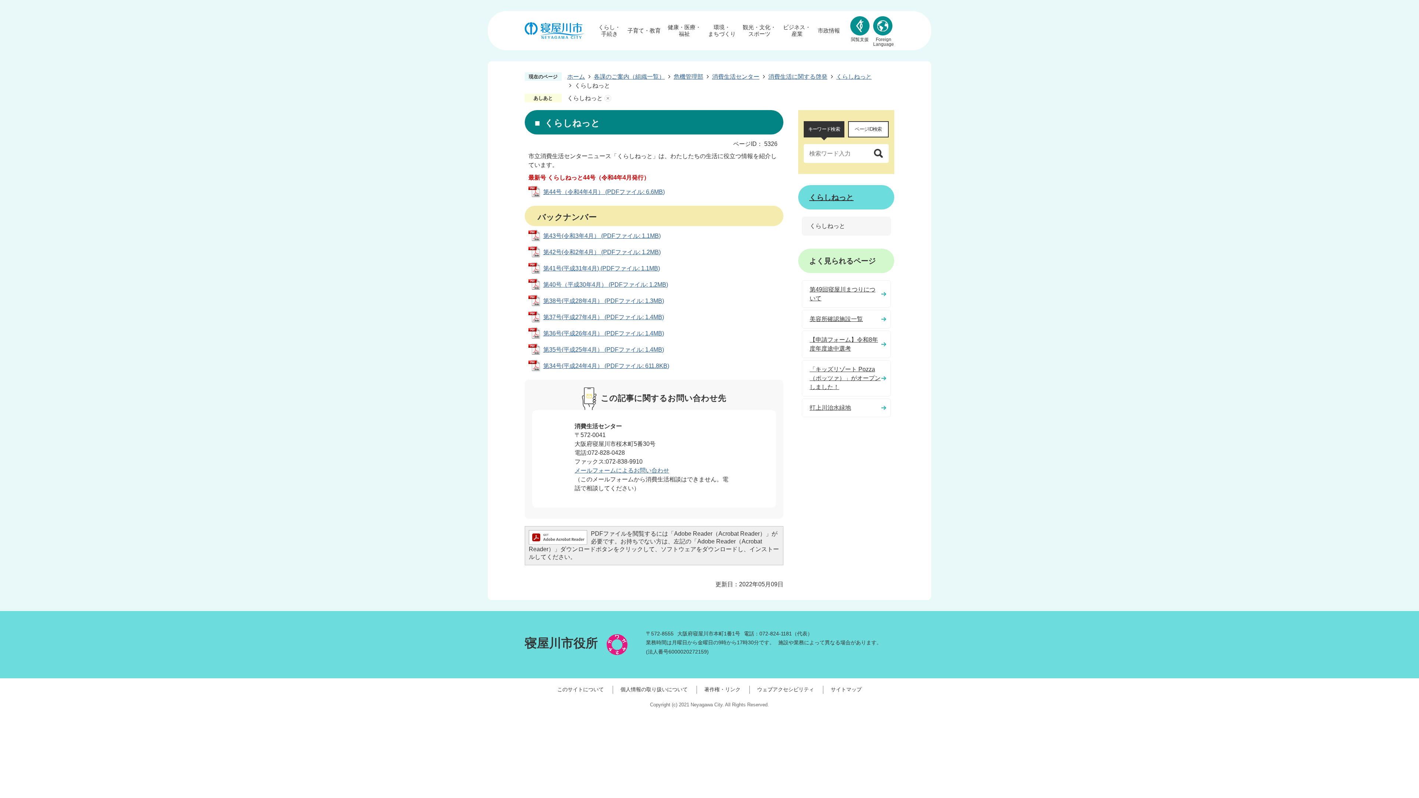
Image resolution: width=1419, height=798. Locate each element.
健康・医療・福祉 (684, 30)
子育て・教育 (644, 30)
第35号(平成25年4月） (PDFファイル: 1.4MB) (603, 350)
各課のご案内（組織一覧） (629, 77)
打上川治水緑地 (830, 408)
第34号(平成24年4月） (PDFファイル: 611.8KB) (606, 366)
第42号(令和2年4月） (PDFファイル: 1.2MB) (602, 252)
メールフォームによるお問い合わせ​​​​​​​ (622, 470)
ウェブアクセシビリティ (785, 689)
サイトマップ (846, 689)
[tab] (824, 129)
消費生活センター (735, 77)
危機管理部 (688, 77)
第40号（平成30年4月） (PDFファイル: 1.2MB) (605, 285)
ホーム (576, 77)
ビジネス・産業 (797, 30)
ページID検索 (868, 129)
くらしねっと (854, 77)
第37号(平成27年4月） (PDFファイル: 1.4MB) (603, 317)
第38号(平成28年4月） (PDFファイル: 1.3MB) (603, 301)
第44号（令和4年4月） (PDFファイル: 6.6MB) (604, 192)
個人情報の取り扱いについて (654, 689)
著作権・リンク (722, 689)
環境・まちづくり (722, 30)
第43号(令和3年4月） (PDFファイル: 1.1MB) (602, 236)
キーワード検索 (824, 129)
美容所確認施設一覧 (836, 319)
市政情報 (829, 30)
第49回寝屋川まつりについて (842, 293)
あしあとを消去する (608, 98)
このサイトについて (580, 689)
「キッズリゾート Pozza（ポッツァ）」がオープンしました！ (845, 378)
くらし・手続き (609, 30)
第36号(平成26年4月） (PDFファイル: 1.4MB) (603, 333)
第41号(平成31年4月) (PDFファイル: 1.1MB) (601, 268)
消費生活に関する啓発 (797, 77)
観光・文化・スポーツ (759, 30)
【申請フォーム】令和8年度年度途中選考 (844, 344)
